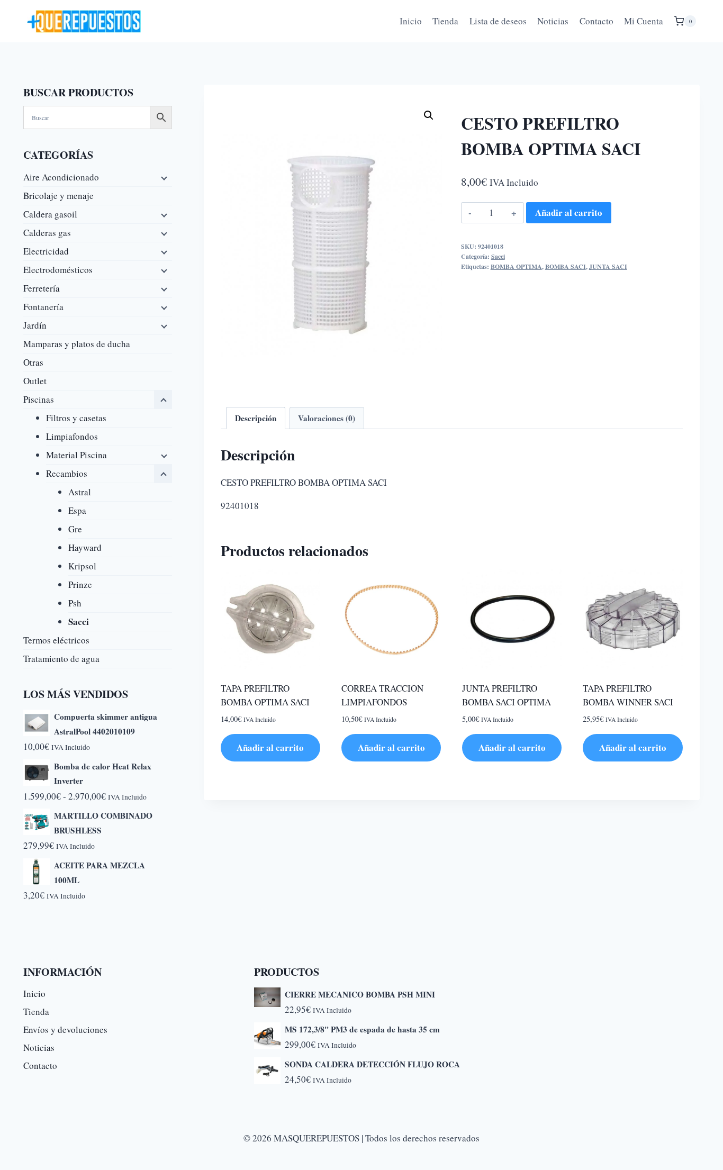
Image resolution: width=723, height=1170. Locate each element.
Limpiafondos (72, 436)
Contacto (596, 21)
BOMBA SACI (565, 266)
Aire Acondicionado (61, 177)
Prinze (80, 584)
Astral (79, 492)
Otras (33, 362)
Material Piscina (76, 455)
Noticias (552, 21)
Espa (77, 510)
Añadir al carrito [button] (270, 747)
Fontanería (43, 307)
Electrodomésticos (58, 270)
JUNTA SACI (608, 266)
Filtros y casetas (76, 418)
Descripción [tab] (256, 418)
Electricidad (46, 251)
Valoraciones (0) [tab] (326, 418)
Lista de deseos (498, 21)
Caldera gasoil (50, 214)
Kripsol (82, 566)
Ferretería (41, 288)
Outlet (35, 381)
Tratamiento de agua (61, 658)
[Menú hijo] (163, 177)
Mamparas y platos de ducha (76, 344)
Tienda (445, 21)
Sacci (498, 256)
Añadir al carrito (568, 212)
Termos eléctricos (56, 640)
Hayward (85, 547)
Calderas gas (47, 232)
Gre (75, 529)
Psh (75, 603)
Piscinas (38, 399)
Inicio (411, 21)
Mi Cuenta (643, 21)
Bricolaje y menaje (58, 195)
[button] (428, 115)
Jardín (35, 325)
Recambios (66, 473)
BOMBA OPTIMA (516, 266)
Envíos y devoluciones (65, 1029)
